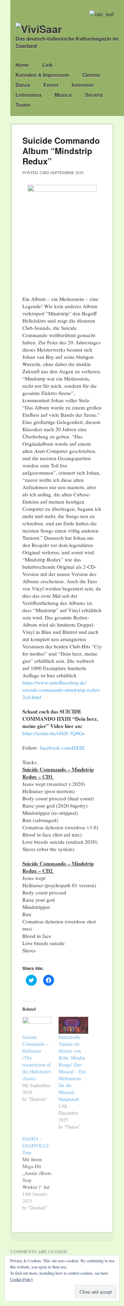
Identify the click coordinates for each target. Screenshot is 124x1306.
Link (47, 64)
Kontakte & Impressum (42, 74)
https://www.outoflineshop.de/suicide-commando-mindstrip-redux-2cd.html (61, 689)
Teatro (23, 104)
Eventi (50, 84)
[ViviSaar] (39, 28)
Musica (63, 94)
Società (94, 94)
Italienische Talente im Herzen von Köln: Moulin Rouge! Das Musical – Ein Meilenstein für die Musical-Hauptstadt (72, 1068)
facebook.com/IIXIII (62, 747)
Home (22, 64)
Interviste (83, 84)
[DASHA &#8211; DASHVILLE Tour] (40, 1173)
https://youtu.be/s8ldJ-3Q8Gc (53, 733)
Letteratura (28, 94)
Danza (23, 84)
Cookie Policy (21, 1279)
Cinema (91, 74)
